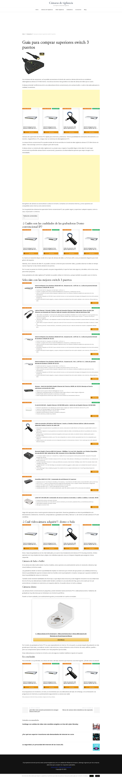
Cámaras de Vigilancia (47, 9)
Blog (85, 9)
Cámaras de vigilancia (61, 3)
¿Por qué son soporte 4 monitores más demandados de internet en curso (48, 734)
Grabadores (70, 9)
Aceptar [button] (97, 775)
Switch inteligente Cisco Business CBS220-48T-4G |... (30, 127)
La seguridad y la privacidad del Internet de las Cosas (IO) (42, 745)
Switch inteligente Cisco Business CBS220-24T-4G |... (50, 127)
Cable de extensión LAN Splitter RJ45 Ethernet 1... (70, 127)
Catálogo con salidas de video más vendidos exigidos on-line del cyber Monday (50, 724)
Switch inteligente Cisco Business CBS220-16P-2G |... (91, 127)
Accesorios (78, 9)
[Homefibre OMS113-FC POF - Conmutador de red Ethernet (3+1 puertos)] (29, 481)
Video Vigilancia (60, 9)
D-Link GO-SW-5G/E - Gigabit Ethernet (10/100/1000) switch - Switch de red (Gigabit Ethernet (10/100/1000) (65, 405)
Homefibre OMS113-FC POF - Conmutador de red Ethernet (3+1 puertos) (55, 479)
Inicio (37, 9)
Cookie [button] (91, 775)
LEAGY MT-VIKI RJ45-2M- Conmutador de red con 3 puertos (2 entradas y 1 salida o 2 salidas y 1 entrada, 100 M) (66, 497)
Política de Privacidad (65, 767)
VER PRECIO (31, 132)
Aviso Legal (54, 767)
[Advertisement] (61, 22)
